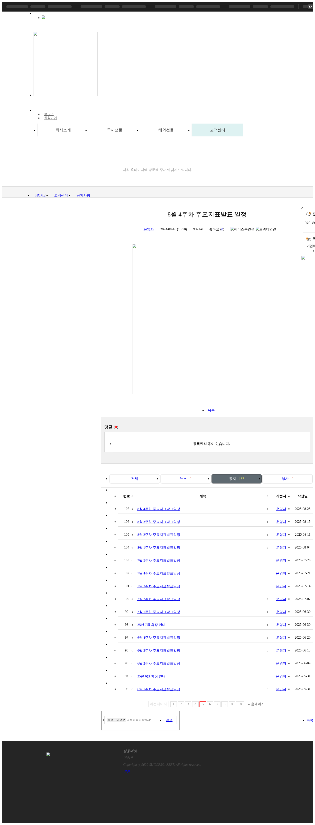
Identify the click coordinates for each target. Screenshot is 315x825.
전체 (134, 478)
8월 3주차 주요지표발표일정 (158, 522)
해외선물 (166, 130)
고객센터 (217, 130)
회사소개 (63, 130)
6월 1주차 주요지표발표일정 (158, 689)
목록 (211, 410)
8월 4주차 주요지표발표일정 (158, 509)
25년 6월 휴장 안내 (151, 676)
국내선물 (114, 130)
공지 (236, 478)
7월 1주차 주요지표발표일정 (158, 612)
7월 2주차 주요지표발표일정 (158, 599)
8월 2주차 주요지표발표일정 (158, 534)
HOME (40, 195)
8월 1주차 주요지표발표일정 (158, 547)
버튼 (126, 771)
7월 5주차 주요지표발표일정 (158, 560)
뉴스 (185, 478)
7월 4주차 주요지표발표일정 (158, 573)
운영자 (149, 229)
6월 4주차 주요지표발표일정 (158, 637)
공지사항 (83, 195)
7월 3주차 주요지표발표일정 (158, 586)
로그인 (49, 114)
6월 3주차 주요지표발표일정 (158, 650)
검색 (169, 720)
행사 (287, 478)
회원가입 (50, 118)
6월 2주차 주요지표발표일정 (158, 663)
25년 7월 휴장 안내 (151, 625)
